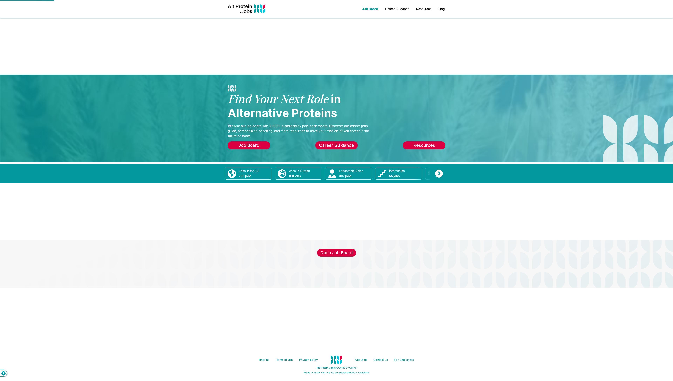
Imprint (264, 360)
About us (361, 360)
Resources (423, 9)
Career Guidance (397, 9)
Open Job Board (336, 252)
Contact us (380, 360)
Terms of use (284, 360)
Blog (441, 9)
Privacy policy (308, 360)
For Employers (404, 360)
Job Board (249, 145)
